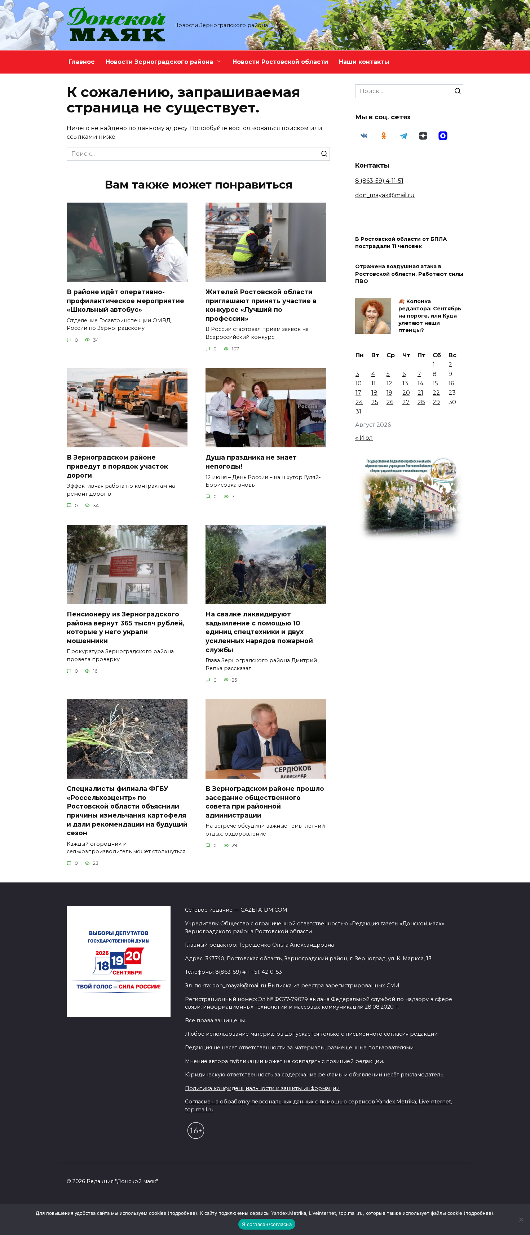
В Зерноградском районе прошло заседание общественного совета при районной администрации (265, 802)
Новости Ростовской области (280, 61)
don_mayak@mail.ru (385, 195)
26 (390, 402)
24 (359, 402)
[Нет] (521, 1219)
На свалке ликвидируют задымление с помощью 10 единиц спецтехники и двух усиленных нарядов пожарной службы (259, 632)
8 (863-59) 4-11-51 (379, 180)
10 (358, 383)
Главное (82, 61)
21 (420, 392)
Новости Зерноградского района (159, 61)
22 (436, 392)
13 (405, 383)
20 (406, 392)
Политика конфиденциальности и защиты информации (262, 1088)
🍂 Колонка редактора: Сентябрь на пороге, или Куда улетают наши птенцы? (429, 316)
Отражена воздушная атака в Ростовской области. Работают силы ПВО (409, 274)
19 (389, 392)
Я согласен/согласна (267, 1224)
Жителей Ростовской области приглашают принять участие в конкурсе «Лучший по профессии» (261, 305)
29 (436, 402)
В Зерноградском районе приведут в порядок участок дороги (117, 466)
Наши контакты (364, 61)
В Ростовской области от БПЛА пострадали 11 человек (401, 243)
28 (421, 402)
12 (389, 383)
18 (374, 392)
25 (374, 402)
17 (358, 392)
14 (420, 383)
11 (373, 383)
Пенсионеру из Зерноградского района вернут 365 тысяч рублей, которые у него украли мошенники (126, 627)
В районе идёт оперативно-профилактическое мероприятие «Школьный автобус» (125, 300)
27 (406, 402)
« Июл (364, 437)
